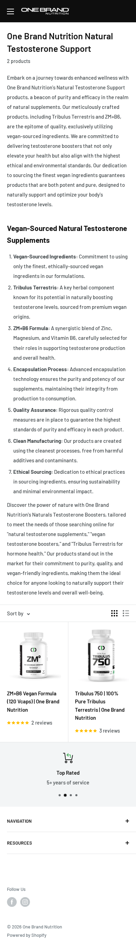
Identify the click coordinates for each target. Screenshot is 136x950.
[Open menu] (10, 11)
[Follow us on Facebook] (12, 902)
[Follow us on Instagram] (25, 902)
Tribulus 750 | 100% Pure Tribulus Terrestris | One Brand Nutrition (99, 705)
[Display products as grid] (114, 613)
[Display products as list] (126, 613)
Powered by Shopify (26, 935)
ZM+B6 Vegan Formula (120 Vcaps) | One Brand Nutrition (33, 701)
